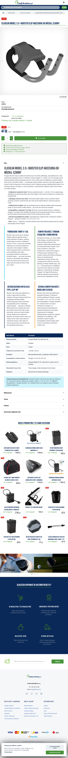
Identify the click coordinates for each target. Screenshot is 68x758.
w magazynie (17, 116)
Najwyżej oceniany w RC (33, 742)
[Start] (3, 13)
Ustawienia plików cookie (55, 747)
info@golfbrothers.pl (36, 689)
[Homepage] (24, 2)
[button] (3, 61)
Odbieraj (57, 661)
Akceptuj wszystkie (54, 752)
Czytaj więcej (8, 752)
